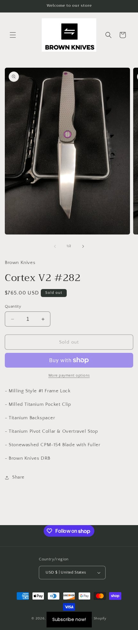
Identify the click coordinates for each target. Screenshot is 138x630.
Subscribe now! (69, 619)
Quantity (13, 306)
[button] (13, 35)
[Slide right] (83, 246)
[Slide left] (55, 246)
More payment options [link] (69, 375)
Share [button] (18, 477)
